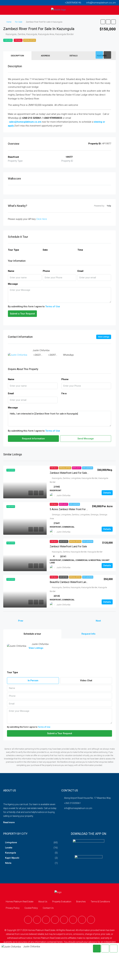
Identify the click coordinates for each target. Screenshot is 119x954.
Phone (46, 271)
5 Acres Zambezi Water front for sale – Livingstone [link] (78, 509)
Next (98, 620)
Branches (81, 901)
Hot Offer (63, 541)
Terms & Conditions (100, 901)
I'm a (63, 393)
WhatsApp (68, 354)
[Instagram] (46, 920)
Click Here (41, 219)
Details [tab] (73, 55)
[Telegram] (91, 920)
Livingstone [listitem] (11, 842)
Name (11, 271)
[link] (25, 482)
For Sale (18, 22)
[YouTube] (64, 920)
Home (8, 22)
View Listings (103, 337)
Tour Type (13, 249)
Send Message (85, 438)
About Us (42, 901)
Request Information (33, 438)
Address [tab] (45, 55)
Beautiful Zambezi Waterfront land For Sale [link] (73, 582)
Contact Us (48, 908)
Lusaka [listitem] (8, 847)
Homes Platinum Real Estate (19, 901)
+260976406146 (56, 354)
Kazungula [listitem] (10, 852)
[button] (103, 21)
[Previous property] (9, 621)
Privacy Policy (13, 908)
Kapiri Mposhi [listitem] (12, 858)
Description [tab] (17, 55)
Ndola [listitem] (8, 863)
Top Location (88, 468)
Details (107, 492)
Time (80, 249)
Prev (20, 620)
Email (80, 271)
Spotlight (77, 468)
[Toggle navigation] (4, 2)
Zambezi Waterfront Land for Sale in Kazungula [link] (75, 472)
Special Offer (29, 40)
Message (13, 284)
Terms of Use (52, 306)
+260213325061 (41, 354)
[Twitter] (37, 920)
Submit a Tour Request (22, 313)
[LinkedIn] (55, 920)
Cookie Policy (31, 908)
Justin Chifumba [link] (63, 495)
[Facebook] (28, 920)
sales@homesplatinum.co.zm (25, 121)
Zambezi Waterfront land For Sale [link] (68, 546)
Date (45, 249)
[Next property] (109, 621)
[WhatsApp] (73, 920)
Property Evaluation (61, 901)
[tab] (99, 55)
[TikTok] (82, 920)
